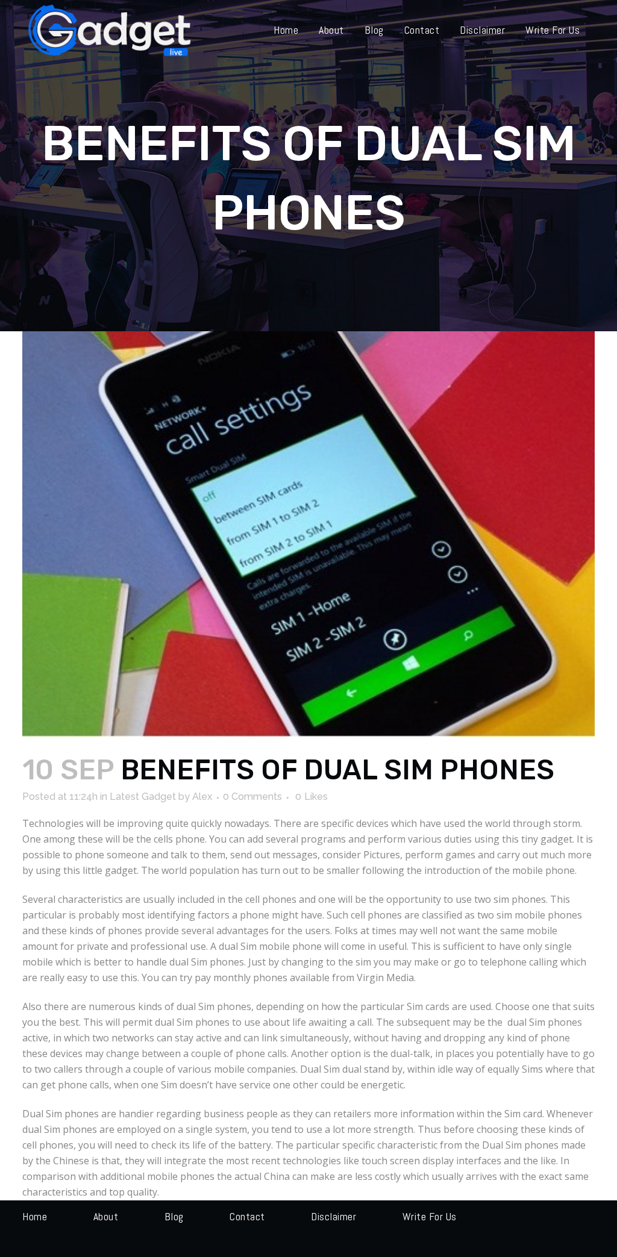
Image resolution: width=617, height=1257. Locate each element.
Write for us (429, 1216)
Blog (174, 1216)
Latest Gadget (143, 796)
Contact (247, 1216)
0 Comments (252, 796)
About (106, 1216)
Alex (202, 796)
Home (34, 1216)
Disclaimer (333, 1216)
